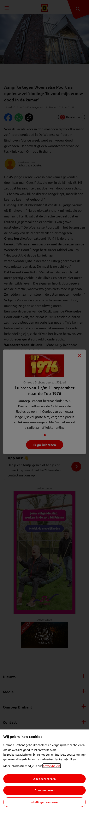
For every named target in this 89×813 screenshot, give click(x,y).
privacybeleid (51, 766)
